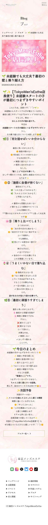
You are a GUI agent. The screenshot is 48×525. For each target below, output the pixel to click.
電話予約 (5, 520)
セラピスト (35, 485)
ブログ (33, 492)
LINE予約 (14, 521)
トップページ (13, 481)
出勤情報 (11, 485)
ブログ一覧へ (24, 433)
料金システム (36, 488)
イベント (11, 488)
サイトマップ (36, 496)
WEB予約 (33, 520)
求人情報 (11, 496)
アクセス (11, 492)
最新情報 (34, 481)
